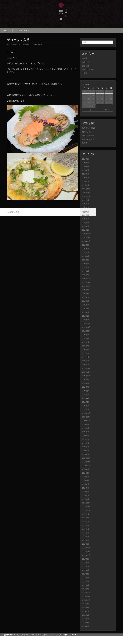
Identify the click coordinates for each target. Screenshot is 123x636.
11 (98, 95)
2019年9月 (86, 469)
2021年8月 (86, 383)
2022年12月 (86, 323)
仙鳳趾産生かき (88, 139)
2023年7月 (86, 297)
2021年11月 (86, 372)
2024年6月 (86, 256)
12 (102, 95)
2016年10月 (86, 600)
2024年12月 (86, 234)
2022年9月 (86, 335)
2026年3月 (86, 178)
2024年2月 (86, 271)
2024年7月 (86, 252)
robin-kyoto (38, 45)
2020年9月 (86, 424)
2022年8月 (86, 338)
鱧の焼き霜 (86, 132)
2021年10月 (86, 376)
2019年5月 (86, 484)
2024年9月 (86, 245)
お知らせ (85, 62)
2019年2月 (86, 495)
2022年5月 (86, 350)
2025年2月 (86, 226)
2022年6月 (86, 346)
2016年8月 (86, 607)
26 (102, 102)
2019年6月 (86, 480)
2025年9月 (86, 200)
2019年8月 (86, 473)
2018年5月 (86, 529)
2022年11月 (86, 327)
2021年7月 (86, 387)
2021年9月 (86, 379)
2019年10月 (86, 465)
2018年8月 (86, 518)
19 (102, 99)
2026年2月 (86, 181)
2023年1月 (86, 320)
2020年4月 (86, 443)
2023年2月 (86, 316)
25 (98, 102)
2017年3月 (86, 581)
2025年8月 (86, 204)
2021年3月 (86, 402)
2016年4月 (86, 622)
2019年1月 (86, 499)
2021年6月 (86, 391)
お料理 (84, 58)
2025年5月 (86, 215)
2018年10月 (86, 510)
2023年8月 (86, 293)
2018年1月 (86, 544)
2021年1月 (86, 409)
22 (84, 102)
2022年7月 (86, 342)
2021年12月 (86, 368)
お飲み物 (85, 66)
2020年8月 (86, 428)
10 (93, 95)
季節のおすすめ (88, 69)
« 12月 (89, 110)
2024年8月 (86, 249)
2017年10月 (86, 555)
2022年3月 (86, 357)
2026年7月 (86, 163)
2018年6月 (86, 525)
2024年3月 (86, 267)
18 (98, 99)
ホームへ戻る (7, 30)
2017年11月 (86, 551)
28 (111, 102)
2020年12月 (86, 413)
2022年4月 (86, 353)
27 (107, 102)
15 (84, 99)
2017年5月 (86, 574)
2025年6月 (86, 211)
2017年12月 (86, 548)
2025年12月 (86, 189)
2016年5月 (86, 619)
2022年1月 (86, 364)
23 (89, 102)
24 (93, 102)
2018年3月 (86, 536)
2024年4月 (86, 264)
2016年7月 (86, 611)
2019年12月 (86, 458)
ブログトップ (23, 30)
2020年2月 (86, 450)
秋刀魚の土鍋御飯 (89, 128)
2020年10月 (86, 421)
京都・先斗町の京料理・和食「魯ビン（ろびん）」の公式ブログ (36, 635)
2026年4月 (86, 174)
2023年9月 (86, 290)
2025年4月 (86, 219)
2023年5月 (86, 305)
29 (84, 106)
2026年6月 (86, 166)
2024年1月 (86, 275)
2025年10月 (86, 196)
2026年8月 (86, 159)
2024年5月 (86, 260)
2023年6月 (86, 301)
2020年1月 (86, 454)
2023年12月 (86, 278)
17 (93, 99)
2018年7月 (86, 521)
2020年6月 (86, 435)
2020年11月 (86, 417)
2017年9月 (86, 559)
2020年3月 (86, 447)
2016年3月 (86, 626)
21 (111, 99)
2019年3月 (86, 492)
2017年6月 (86, 570)
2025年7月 (86, 207)
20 (107, 99)
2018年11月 (86, 507)
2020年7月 (86, 432)
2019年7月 (86, 477)
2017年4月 (86, 578)
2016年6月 (86, 615)
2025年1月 (86, 230)
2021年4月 (86, 398)
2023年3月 (86, 312)
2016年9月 (86, 604)
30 (89, 106)
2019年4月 (86, 488)
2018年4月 (86, 533)
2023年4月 (86, 308)
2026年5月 (86, 170)
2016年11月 (86, 596)
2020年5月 (86, 439)
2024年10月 (86, 241)
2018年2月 (86, 540)
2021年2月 (86, 406)
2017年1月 (86, 589)
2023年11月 (86, 282)
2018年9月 (86, 514)
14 (111, 95)
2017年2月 (86, 585)
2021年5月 (86, 394)
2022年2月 (86, 361)
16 (89, 99)
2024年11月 (86, 237)
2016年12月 (86, 593)
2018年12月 (86, 503)
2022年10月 (86, 331)
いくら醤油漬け (88, 135)
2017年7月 (86, 566)
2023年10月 (86, 286)
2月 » (106, 110)
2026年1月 (86, 185)
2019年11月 (86, 462)
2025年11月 (86, 192)
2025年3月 (86, 222)
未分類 (26, 45)
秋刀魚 (84, 143)
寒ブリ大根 (13, 212)
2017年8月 (86, 563)
